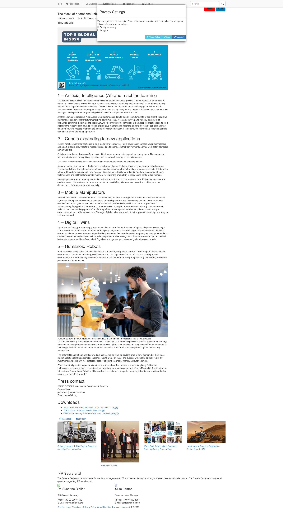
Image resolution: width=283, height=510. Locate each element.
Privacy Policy (154, 37)
